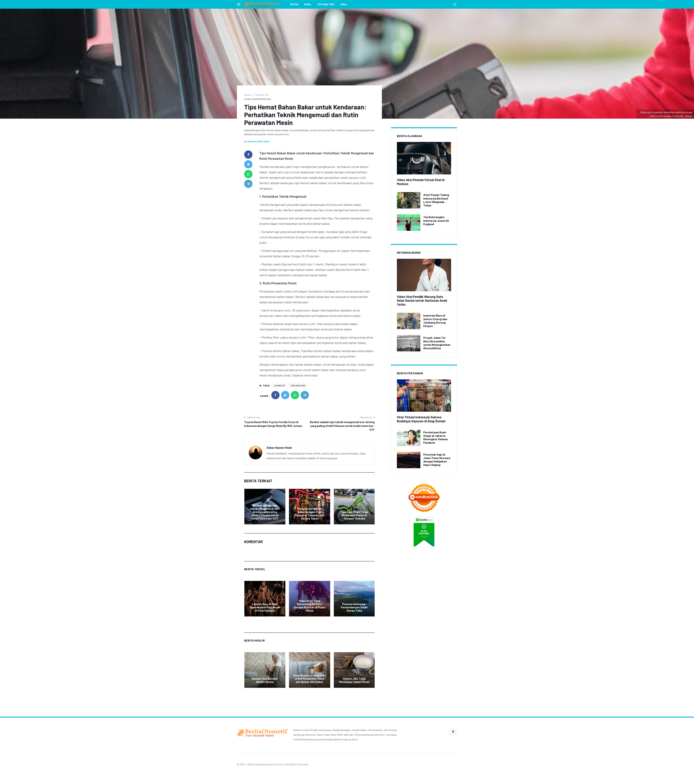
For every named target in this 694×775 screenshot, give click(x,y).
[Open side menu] (238, 4)
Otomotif (279, 385)
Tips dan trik (297, 385)
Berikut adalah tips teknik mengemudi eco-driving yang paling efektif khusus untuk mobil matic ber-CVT (342, 425)
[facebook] (248, 154)
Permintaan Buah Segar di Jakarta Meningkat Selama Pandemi (435, 437)
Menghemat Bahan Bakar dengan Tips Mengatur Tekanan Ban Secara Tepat (309, 513)
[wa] (248, 174)
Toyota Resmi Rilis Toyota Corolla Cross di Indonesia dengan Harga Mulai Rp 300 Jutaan (273, 423)
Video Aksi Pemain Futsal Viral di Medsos (420, 182)
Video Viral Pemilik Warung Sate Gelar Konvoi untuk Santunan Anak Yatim (422, 300)
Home (247, 94)
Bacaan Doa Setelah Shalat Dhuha (265, 680)
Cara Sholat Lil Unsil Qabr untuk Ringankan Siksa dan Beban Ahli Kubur (309, 678)
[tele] (248, 184)
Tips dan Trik (325, 4)
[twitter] (248, 164)
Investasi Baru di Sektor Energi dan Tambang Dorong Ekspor (435, 321)
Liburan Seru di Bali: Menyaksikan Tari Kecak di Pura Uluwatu (265, 607)
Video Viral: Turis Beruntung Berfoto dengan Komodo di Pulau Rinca (309, 605)
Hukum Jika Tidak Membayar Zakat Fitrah (354, 680)
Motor (294, 4)
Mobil (307, 4)
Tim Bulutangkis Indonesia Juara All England (436, 220)
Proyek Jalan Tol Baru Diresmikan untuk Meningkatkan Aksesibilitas (436, 343)
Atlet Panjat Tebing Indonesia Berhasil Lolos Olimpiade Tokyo (436, 200)
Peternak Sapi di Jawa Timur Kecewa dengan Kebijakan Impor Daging (436, 460)
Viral (343, 4)
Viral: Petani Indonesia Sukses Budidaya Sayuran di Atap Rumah (421, 419)
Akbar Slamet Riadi (258, 141)
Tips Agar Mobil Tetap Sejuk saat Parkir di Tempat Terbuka (354, 515)
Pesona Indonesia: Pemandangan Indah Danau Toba (354, 607)
